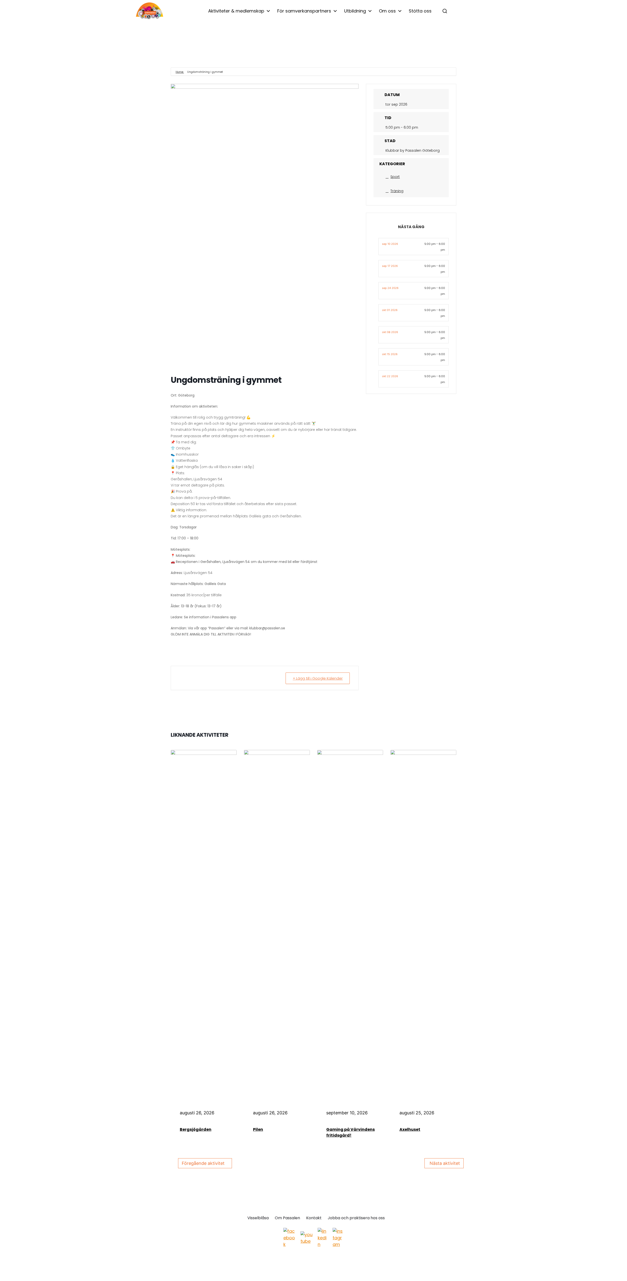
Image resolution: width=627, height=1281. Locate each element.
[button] (444, 11)
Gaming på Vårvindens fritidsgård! (350, 1132)
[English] (459, 11)
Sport (395, 176)
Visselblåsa (258, 1218)
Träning (396, 190)
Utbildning (355, 11)
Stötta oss (420, 11)
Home (180, 72)
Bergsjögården (195, 1129)
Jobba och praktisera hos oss (356, 1218)
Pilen (258, 1129)
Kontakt (314, 1218)
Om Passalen (287, 1218)
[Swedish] (479, 11)
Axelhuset (409, 1129)
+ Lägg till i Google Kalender (318, 678)
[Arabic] (469, 11)
